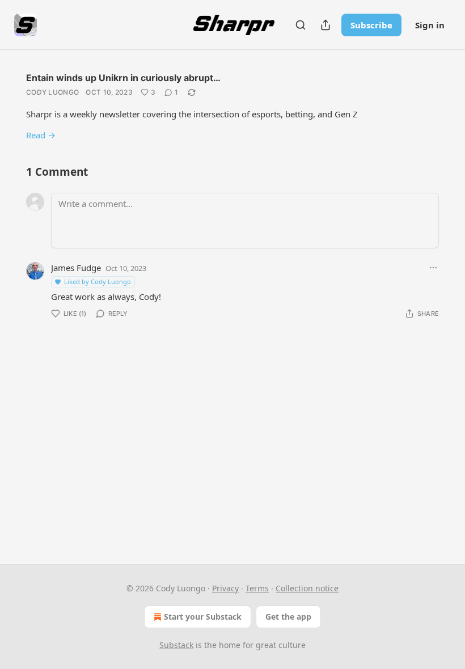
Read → (41, 135)
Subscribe (371, 25)
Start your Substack (203, 616)
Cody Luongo (52, 92)
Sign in (430, 25)
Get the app (288, 616)
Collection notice (307, 588)
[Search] (300, 25)
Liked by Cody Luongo (97, 281)
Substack (176, 645)
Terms (257, 588)
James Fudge (76, 267)
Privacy (225, 588)
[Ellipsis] (433, 268)
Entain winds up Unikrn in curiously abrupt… (123, 77)
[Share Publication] (325, 25)
